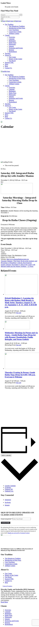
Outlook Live (9, 491)
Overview (8, 610)
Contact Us (8, 581)
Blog (6, 582)
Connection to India (11, 564)
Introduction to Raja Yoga (13, 560)
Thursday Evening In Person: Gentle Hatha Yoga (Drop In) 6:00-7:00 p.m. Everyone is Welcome (20, 374)
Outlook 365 (9, 489)
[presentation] (21, 294)
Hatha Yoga (8, 615)
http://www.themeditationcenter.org (18, 259)
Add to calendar (6, 455)
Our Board (8, 577)
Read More (4, 602)
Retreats (7, 622)
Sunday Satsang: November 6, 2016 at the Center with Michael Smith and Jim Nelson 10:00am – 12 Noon (18, 265)
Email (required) (6, 519)
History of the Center (11, 575)
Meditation (8, 613)
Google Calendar (10, 486)
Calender (7, 612)
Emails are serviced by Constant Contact (19, 533)
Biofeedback (9, 624)
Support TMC (9, 579)
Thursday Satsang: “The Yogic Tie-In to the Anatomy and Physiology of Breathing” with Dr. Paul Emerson (19, 262)
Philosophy (8, 617)
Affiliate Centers (10, 566)
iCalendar (8, 487)
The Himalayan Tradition (13, 558)
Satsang (7, 619)
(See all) (18, 313)
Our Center (8, 573)
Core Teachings (10, 562)
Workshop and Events (12, 621)
